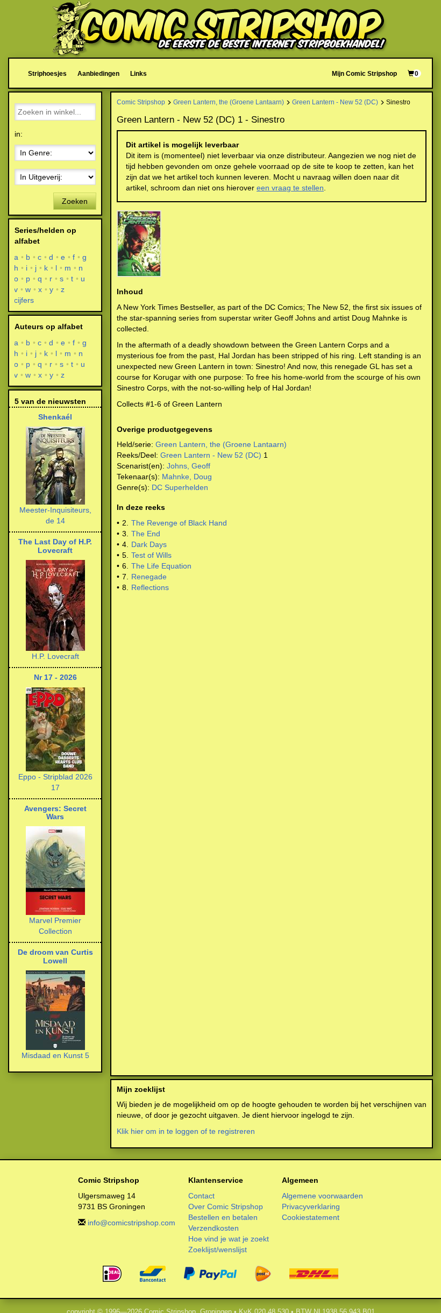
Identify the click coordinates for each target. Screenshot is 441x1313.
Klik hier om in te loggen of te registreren (186, 1131)
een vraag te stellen (290, 187)
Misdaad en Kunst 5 (55, 1055)
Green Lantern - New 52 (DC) (335, 101)
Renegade (149, 576)
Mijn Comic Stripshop (364, 73)
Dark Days (149, 544)
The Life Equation (161, 566)
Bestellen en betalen (223, 1217)
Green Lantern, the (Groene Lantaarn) (228, 101)
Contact (201, 1195)
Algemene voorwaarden (322, 1195)
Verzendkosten (213, 1228)
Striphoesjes (47, 73)
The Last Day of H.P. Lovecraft (55, 545)
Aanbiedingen (98, 73)
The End (145, 533)
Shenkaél (55, 417)
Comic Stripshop (141, 101)
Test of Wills (151, 555)
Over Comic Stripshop (225, 1206)
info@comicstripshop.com (131, 1222)
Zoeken (75, 201)
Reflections (150, 587)
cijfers (24, 300)
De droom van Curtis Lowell (55, 956)
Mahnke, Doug (187, 476)
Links (138, 73)
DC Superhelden (180, 487)
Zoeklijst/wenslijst (217, 1249)
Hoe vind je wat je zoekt (228, 1238)
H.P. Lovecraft (55, 656)
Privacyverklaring (311, 1206)
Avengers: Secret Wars (55, 812)
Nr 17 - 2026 (55, 677)
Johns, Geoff (188, 466)
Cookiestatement (310, 1217)
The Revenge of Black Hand (179, 523)
